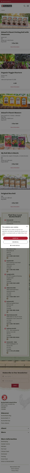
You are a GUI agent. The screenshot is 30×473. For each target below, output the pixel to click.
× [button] (26, 226)
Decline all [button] (15, 242)
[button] (15, 245)
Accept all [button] (15, 238)
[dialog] (15, 236)
